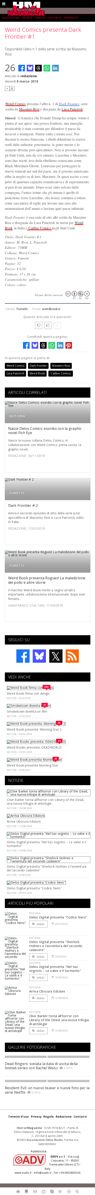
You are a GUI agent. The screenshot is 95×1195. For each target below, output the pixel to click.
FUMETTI (16, 493)
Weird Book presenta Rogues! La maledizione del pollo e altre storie (47, 580)
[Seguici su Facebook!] (22, 656)
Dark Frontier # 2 (23, 505)
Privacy (36, 1116)
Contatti (80, 1116)
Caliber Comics (40, 228)
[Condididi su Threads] (38, 68)
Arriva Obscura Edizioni (24, 821)
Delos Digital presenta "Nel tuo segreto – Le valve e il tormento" (46, 844)
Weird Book (37, 373)
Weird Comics (15, 103)
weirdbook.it (51, 309)
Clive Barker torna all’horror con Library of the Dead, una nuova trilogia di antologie (45, 802)
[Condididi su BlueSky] (30, 68)
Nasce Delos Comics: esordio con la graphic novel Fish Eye (45, 430)
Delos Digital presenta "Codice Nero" (34, 888)
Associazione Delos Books (45, 1140)
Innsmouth (71, 17)
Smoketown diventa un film (27, 711)
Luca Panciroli (72, 109)
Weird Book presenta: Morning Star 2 (34, 729)
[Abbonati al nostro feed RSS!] (72, 656)
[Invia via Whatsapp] (47, 68)
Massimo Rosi (29, 109)
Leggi (40, 924)
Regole (48, 1116)
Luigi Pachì (55, 17)
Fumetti (22, 309)
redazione (29, 76)
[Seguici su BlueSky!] (39, 656)
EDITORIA (17, 416)
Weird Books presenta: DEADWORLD (34, 747)
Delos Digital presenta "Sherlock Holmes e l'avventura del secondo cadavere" (46, 868)
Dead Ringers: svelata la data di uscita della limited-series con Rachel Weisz (41, 1065)
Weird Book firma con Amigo (28, 693)
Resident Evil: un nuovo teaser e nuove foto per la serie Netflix (47, 1090)
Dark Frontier (69, 103)
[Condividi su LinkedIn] (55, 68)
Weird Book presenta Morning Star (32, 765)
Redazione (64, 1116)
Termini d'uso (18, 1116)
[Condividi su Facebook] (21, 68)
